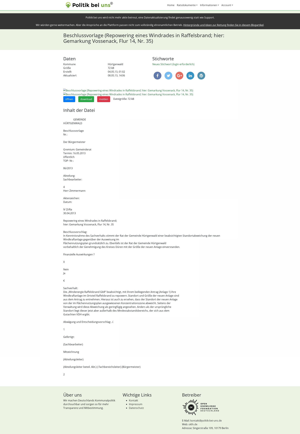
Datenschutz (136, 408)
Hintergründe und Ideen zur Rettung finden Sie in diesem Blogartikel (223, 25)
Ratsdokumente (186, 5)
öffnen (69, 99)
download (86, 99)
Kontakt (133, 400)
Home (170, 5)
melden (103, 99)
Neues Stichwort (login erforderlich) (173, 64)
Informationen (208, 5)
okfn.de (193, 424)
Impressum (135, 404)
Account (226, 5)
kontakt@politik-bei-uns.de (206, 420)
